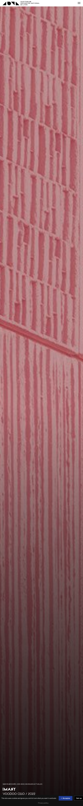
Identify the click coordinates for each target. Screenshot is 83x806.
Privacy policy (43, 803)
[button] (79, 3)
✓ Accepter (65, 798)
